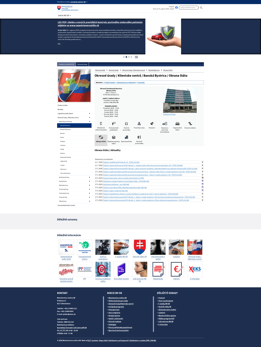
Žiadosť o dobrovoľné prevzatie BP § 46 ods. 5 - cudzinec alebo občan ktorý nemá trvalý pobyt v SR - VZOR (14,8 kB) (143, 165)
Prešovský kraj (63, 189)
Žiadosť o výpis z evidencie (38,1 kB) (115, 191)
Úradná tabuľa (109, 82)
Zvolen (62, 165)
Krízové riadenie (114, 321)
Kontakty (141, 82)
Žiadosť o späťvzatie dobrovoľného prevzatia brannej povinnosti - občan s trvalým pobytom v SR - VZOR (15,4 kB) (142, 175)
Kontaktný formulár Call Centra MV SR (72, 328)
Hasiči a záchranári (115, 318)
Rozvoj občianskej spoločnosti (120, 327)
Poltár (62, 149)
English (171, 7)
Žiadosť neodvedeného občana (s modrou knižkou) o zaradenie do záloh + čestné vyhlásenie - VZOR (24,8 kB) (140, 194)
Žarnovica (63, 169)
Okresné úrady (82, 64)
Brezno (62, 133)
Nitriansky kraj (63, 185)
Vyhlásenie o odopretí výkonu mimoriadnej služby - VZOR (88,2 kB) (126, 181)
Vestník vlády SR (164, 307)
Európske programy (116, 307)
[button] (65, 15)
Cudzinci (161, 313)
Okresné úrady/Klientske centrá (120, 304)
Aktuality (60, 109)
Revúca (62, 153)
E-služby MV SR (164, 304)
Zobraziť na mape (169, 114)
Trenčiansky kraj (64, 193)
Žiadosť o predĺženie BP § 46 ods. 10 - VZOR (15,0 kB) (121, 162)
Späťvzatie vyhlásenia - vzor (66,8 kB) (116, 184)
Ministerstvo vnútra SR (117, 298)
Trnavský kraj (63, 197)
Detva (62, 137)
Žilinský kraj (62, 201)
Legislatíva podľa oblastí (65, 113)
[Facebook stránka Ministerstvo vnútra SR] (176, 7)
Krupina (62, 141)
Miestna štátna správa (167, 316)
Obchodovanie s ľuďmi (167, 310)
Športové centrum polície (118, 330)
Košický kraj (62, 181)
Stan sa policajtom (165, 301)
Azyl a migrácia (114, 313)
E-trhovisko (163, 324)
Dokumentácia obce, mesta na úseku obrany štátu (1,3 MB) (123, 178)
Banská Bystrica (65, 125)
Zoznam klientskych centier (66, 205)
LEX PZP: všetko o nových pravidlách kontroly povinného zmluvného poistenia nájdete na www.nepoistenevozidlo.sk (100, 24)
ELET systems (93, 340)
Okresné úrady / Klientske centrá (68, 118)
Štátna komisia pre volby (118, 301)
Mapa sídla (103, 340)
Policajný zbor (114, 310)
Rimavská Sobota (65, 157)
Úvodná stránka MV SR (66, 64)
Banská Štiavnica (65, 129)
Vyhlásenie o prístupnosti (118, 340)
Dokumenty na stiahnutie (126, 82)
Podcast (161, 298)
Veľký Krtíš (63, 161)
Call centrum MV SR (165, 321)
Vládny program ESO (166, 318)
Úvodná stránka (63, 105)
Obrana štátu (168, 70)
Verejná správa (114, 316)
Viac (59, 44)
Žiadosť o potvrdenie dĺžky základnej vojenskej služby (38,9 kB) (125, 187)
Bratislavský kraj (64, 177)
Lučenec (62, 145)
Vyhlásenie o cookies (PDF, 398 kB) (143, 340)
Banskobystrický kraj (65, 121)
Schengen (112, 324)
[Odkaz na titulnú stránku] (68, 7)
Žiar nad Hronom (65, 173)
